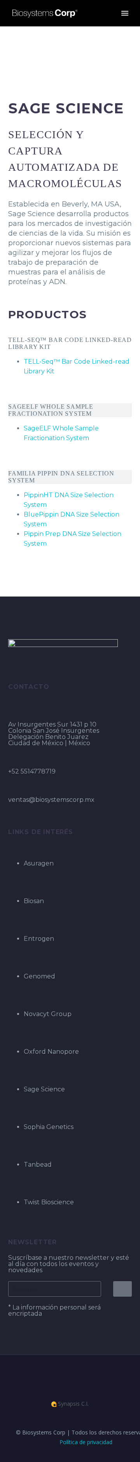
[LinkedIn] (65, 1376)
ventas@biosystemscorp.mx (51, 799)
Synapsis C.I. (72, 1404)
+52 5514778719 (32, 771)
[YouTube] (75, 1376)
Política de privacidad (86, 1442)
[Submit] (122, 1289)
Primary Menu (125, 13)
